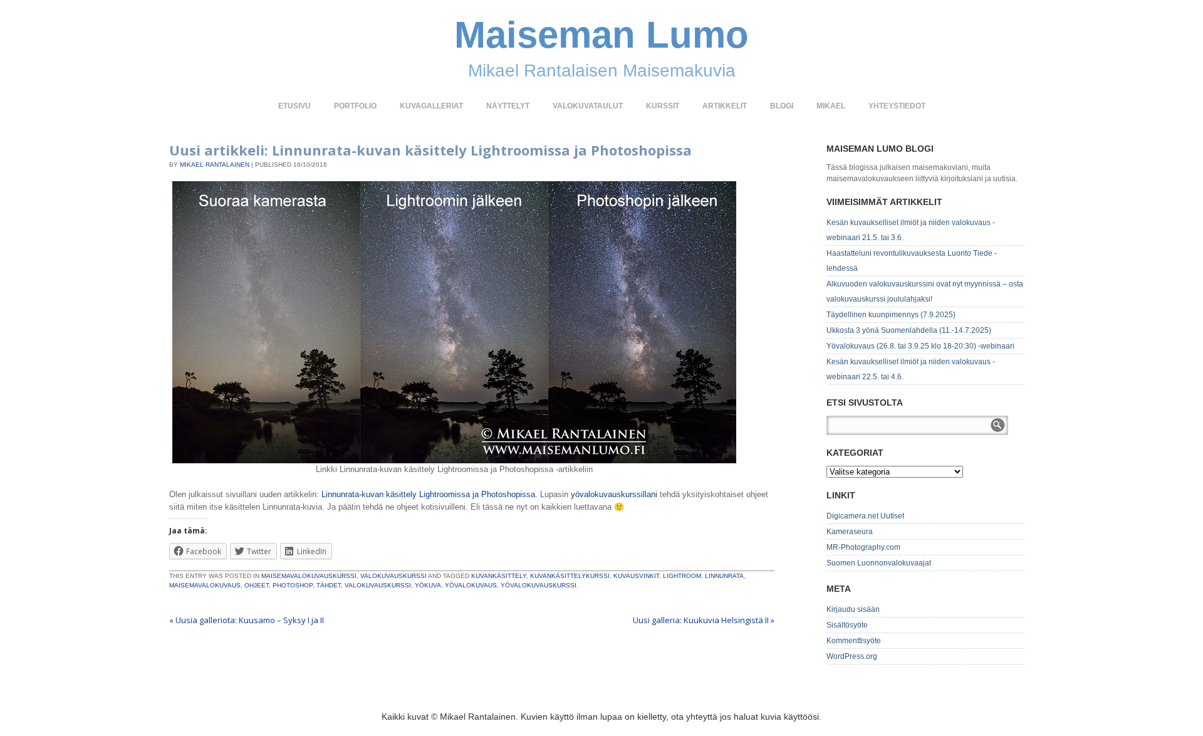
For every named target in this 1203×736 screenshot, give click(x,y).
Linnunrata (724, 575)
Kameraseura (849, 531)
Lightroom (682, 575)
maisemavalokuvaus (205, 585)
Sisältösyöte (847, 625)
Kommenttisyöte (853, 640)
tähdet (328, 585)
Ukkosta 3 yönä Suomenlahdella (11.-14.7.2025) (908, 330)
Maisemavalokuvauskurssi (309, 575)
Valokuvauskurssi (393, 575)
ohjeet (256, 585)
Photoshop (293, 585)
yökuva (428, 585)
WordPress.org (851, 656)
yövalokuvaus (471, 585)
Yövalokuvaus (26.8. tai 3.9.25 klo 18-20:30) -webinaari (920, 346)
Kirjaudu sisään (853, 609)
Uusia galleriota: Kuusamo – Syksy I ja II (246, 620)
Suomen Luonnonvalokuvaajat (878, 563)
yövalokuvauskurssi (538, 585)
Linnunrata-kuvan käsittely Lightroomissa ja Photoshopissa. (429, 494)
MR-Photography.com (863, 547)
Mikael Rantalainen (214, 164)
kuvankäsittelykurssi (570, 575)
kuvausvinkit (636, 575)
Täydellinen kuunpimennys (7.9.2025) (891, 314)
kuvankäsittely (498, 575)
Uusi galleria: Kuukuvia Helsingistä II (703, 620)
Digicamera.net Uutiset (865, 516)
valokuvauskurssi (378, 585)
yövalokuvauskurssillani (614, 494)
